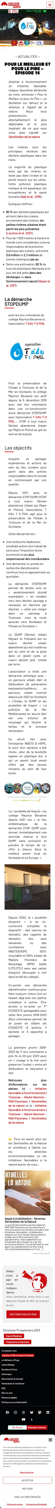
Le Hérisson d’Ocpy (10, 1360)
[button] (50, 1439)
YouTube (23, 1419)
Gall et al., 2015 (31, 196)
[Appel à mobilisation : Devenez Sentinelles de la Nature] (27, 1212)
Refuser (27, 1488)
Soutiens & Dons (9, 1369)
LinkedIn (48, 1412)
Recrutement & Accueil (12, 1379)
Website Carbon (37, 1427)
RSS (3, 1388)
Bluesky (31, 1412)
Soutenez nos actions (23, 1314)
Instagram (15, 1412)
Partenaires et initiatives (13, 1383)
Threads (23, 1412)
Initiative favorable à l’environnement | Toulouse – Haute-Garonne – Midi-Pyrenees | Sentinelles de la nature (27, 1097)
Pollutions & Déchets (17, 1341)
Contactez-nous (9, 1350)
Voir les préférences (27, 1497)
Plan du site (7, 1393)
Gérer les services (27, 1472)
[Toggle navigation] (49, 5)
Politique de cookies (15, 1504)
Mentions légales (9, 1397)
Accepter (27, 1480)
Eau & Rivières (14, 1335)
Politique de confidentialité (36, 1504)
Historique (6, 1374)
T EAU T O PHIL (35, 323)
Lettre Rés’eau (8, 1364)
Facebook (7, 1412)
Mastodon (40, 1412)
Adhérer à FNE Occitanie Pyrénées (18, 1355)
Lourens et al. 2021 (19, 233)
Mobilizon (31, 1419)
